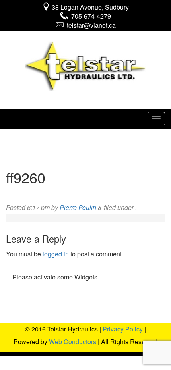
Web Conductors (72, 341)
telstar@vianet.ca (90, 25)
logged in (56, 253)
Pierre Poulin (78, 207)
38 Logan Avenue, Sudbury (89, 7)
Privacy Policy (123, 328)
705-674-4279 (89, 16)
